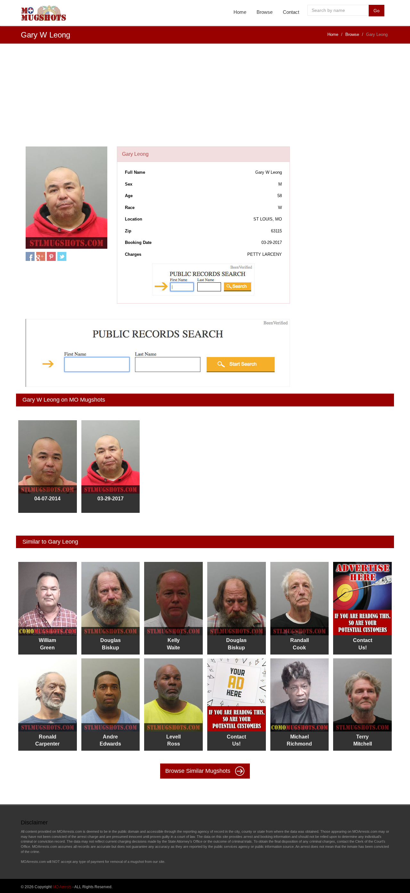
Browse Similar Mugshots (198, 771)
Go (376, 10)
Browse (265, 12)
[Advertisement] (205, 98)
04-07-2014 (47, 498)
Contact (291, 12)
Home (240, 12)
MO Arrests (62, 887)
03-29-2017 (110, 498)
